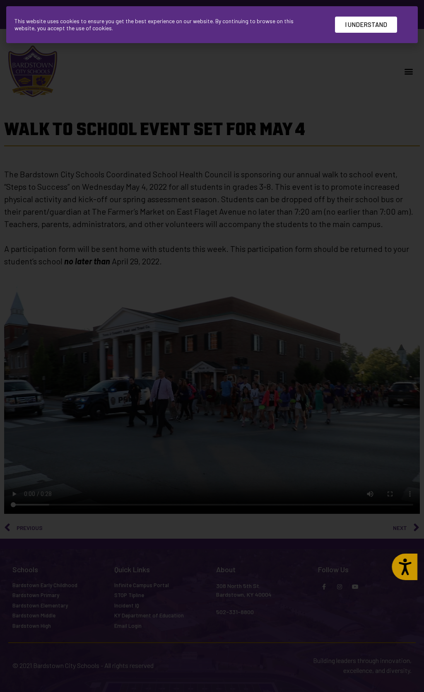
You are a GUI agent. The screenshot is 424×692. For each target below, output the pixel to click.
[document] (212, 346)
